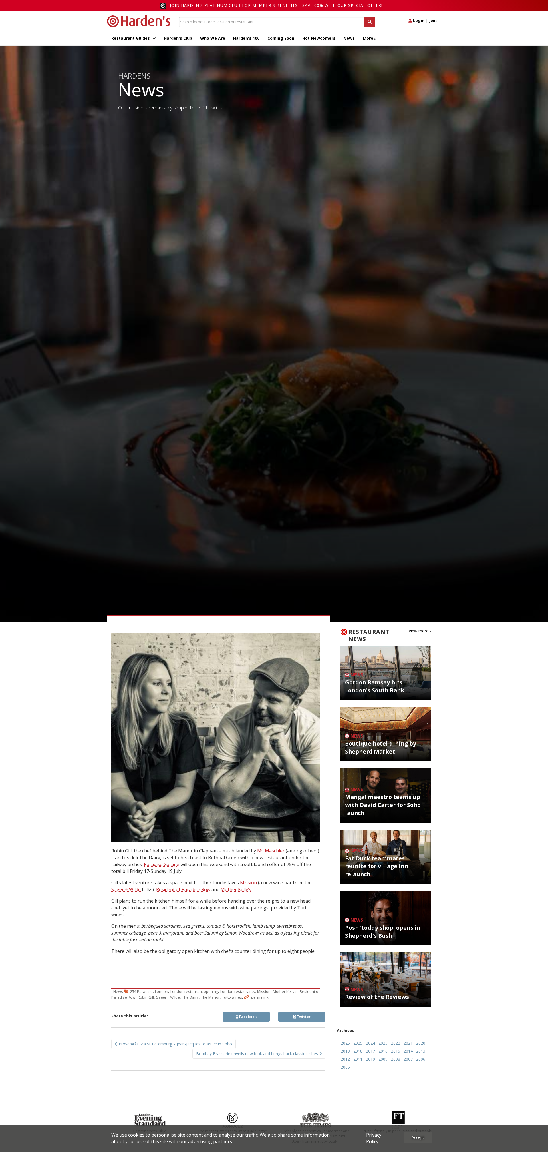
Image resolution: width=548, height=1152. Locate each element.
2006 (420, 1059)
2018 (357, 1051)
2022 (395, 1043)
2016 (383, 1051)
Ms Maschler (271, 851)
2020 (420, 1043)
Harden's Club (178, 38)
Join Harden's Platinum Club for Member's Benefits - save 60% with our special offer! (276, 5)
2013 (420, 1051)
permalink (260, 997)
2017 (370, 1051)
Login (418, 20)
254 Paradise (141, 991)
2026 (345, 1043)
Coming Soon (280, 38)
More (368, 38)
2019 (345, 1051)
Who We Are (212, 38)
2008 (395, 1059)
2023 (383, 1043)
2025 (357, 1043)
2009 (383, 1059)
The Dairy (190, 997)
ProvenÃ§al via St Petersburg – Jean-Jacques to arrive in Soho (175, 1044)
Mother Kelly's (285, 991)
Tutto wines (232, 997)
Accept (418, 1137)
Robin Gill (146, 997)
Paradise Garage (161, 864)
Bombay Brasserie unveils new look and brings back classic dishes (257, 1053)
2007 (408, 1059)
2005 (345, 1067)
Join (433, 20)
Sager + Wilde (126, 889)
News (349, 38)
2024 (370, 1043)
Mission (248, 882)
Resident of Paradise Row (183, 889)
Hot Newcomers (318, 38)
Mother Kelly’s (236, 889)
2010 (370, 1059)
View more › (420, 631)
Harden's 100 (246, 38)
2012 (345, 1059)
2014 (408, 1051)
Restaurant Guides (131, 38)
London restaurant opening (194, 991)
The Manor (210, 997)
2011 (357, 1059)
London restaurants (237, 991)
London (161, 991)
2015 (395, 1051)
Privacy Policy (373, 1138)
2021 (408, 1043)
